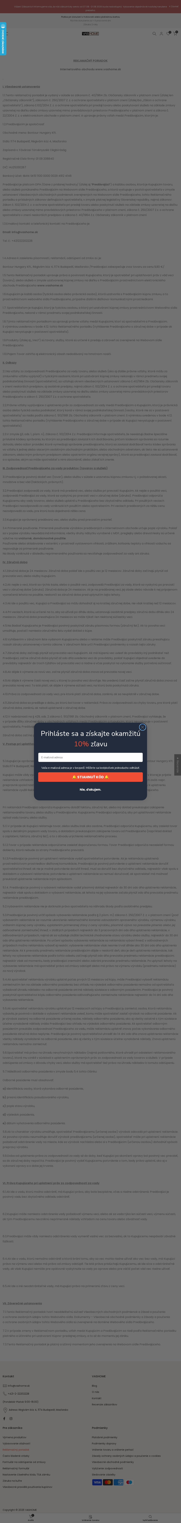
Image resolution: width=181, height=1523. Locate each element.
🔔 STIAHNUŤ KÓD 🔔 (90, 777)
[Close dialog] (142, 727)
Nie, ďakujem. (90, 789)
